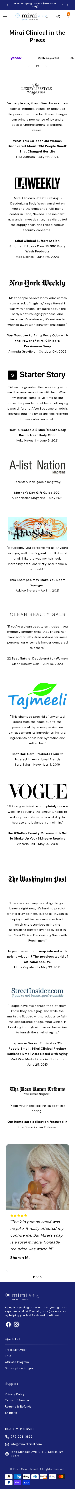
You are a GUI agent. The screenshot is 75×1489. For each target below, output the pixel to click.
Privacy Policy (15, 1394)
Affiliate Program (17, 1362)
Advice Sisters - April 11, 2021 (37, 585)
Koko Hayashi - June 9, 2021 (37, 435)
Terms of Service (17, 1400)
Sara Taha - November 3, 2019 (37, 759)
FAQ (8, 1356)
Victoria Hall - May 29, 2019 (37, 838)
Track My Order (16, 1350)
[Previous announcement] (7, 5)
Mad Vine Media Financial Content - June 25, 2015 (37, 1054)
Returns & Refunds (18, 1407)
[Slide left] (29, 66)
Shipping (11, 1413)
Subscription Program (20, 1368)
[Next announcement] (67, 5)
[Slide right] (46, 66)
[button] (5, 16)
